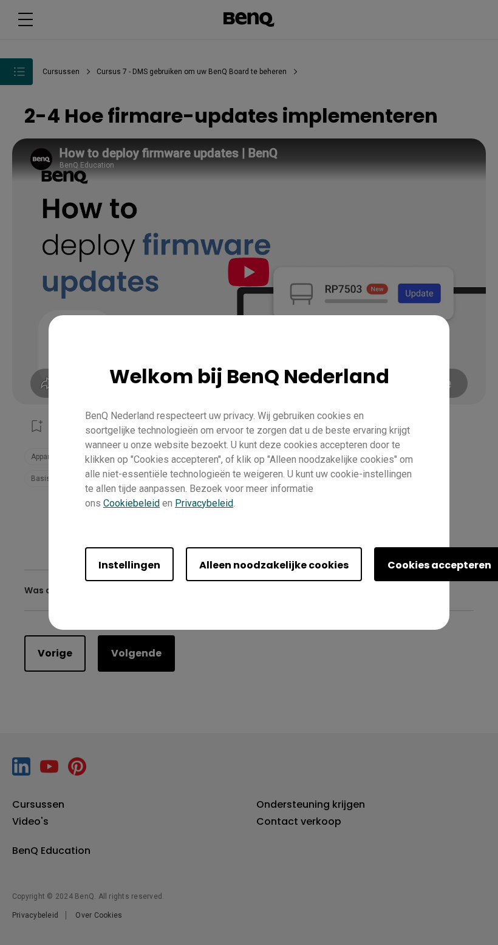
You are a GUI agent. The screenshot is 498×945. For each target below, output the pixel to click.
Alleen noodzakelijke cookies (274, 565)
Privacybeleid (204, 503)
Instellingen (129, 565)
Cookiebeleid (131, 503)
